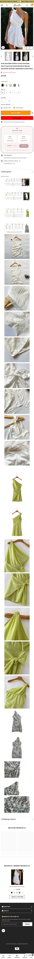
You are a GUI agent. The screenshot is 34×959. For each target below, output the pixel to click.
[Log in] (27, 5)
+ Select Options (17, 897)
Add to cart (15, 113)
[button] (28, 47)
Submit (27, 924)
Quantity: (3, 97)
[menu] (2, 5)
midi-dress (19, 892)
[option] (17, 28)
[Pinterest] (3, 930)
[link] (9, 854)
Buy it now (17, 118)
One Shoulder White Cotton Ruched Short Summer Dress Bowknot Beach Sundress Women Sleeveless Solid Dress (17, 887)
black (12, 892)
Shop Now (24, 145)
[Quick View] (23, 871)
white (17, 892)
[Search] (7, 5)
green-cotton (14, 892)
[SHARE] (32, 113)
